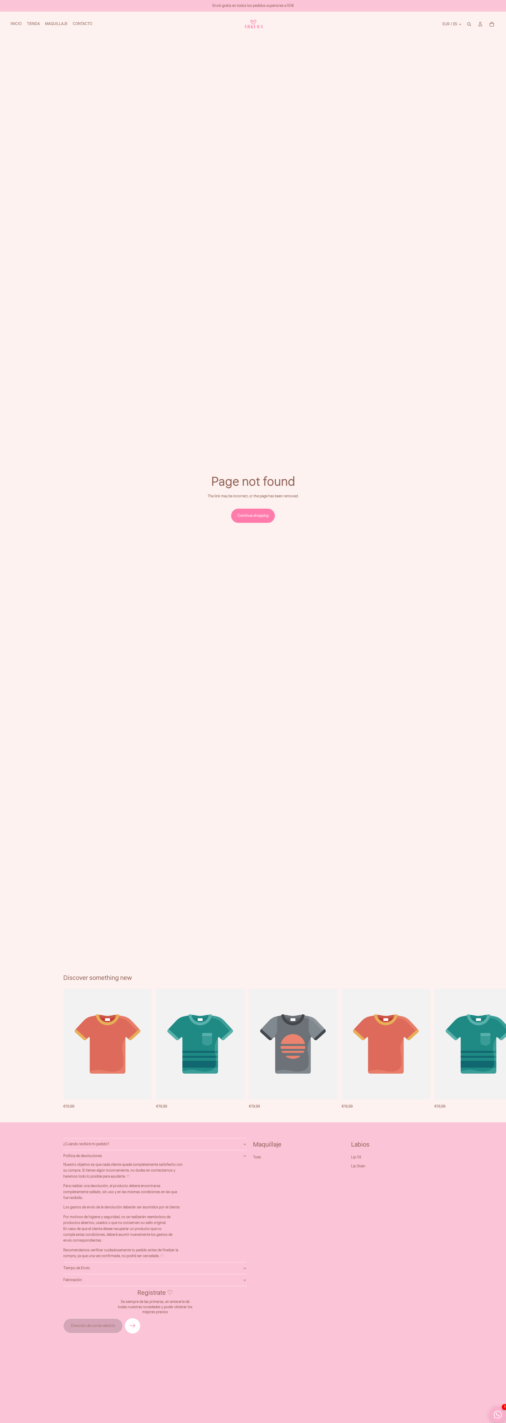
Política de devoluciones (82, 1156)
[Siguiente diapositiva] (437, 1049)
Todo (257, 1157)
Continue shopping (253, 515)
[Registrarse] (132, 1325)
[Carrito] (492, 24)
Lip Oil (356, 1157)
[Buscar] (469, 24)
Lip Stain (358, 1166)
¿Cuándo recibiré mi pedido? (86, 1144)
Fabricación (72, 1279)
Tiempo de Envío (76, 1268)
